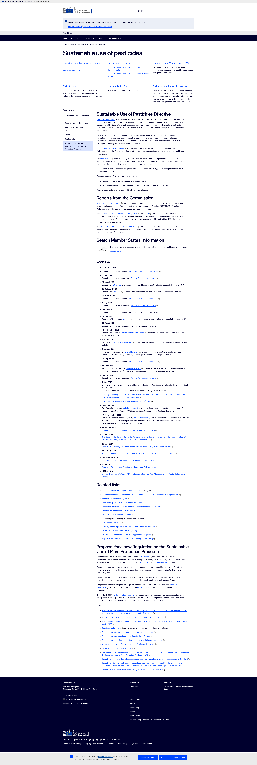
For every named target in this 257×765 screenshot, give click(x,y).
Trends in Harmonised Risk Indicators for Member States (128, 75)
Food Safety (75, 38)
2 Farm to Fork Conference (132, 333)
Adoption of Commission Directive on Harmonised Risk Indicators (129, 467)
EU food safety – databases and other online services (149, 720)
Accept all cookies (148, 757)
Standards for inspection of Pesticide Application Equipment (126, 535)
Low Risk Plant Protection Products (116, 515)
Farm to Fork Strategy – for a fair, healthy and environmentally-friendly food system (136, 447)
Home (65, 38)
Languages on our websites (94, 744)
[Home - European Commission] (79, 10)
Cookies (111, 744)
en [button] (142, 11)
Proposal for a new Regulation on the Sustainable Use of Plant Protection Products (78, 146)
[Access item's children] (82, 38)
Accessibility (147, 744)
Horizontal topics (114, 38)
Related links (70, 139)
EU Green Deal (143, 587)
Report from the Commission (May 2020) (120, 213)
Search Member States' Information (74, 128)
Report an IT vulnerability (72, 744)
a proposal (145, 557)
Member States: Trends (72, 71)
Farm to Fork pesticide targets (143, 278)
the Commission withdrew (123, 595)
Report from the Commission (108, 203)
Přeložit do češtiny (75, 26)
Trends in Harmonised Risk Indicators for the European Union (126, 68)
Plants (100, 38)
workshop (116, 292)
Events (67, 135)
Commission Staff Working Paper (110, 148)
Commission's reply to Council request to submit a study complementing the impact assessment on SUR (145, 659)
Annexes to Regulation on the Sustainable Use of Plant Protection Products (133, 617)
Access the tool (116, 252)
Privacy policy (122, 744)
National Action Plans (119, 86)
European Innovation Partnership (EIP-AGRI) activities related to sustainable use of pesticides (140, 495)
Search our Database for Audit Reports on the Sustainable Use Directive (131, 507)
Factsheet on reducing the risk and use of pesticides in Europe (127, 632)
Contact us (116, 740)
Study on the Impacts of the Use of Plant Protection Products (129, 527)
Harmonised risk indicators (121, 63)
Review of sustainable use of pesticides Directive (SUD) (127, 401)
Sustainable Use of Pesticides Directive (77, 117)
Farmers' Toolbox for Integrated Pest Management (123, 491)
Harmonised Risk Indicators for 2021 (143, 299)
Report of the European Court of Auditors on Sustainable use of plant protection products (138, 453)
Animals (89, 38)
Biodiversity (162, 562)
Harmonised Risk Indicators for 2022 (143, 271)
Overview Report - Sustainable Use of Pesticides (122, 503)
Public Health (135, 716)
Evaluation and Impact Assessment (170, 86)
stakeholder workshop (123, 342)
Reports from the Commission (77, 123)
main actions (105, 158)
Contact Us (134, 687)
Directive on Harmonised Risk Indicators (118, 511)
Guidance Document (112, 523)
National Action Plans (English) (114, 499)
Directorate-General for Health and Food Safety (178, 688)
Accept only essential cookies (173, 757)
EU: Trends (67, 67)
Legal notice (135, 744)
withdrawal (116, 285)
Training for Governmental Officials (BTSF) (119, 531)
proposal (126, 319)
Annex (146, 213)
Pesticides (80, 44)
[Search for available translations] (125, 148)
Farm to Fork (145, 562)
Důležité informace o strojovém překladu (97, 26)
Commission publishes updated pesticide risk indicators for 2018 (128, 430)
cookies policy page (105, 756)
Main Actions (69, 86)
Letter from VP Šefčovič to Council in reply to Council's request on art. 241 (132, 670)
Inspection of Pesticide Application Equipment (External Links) (127, 539)
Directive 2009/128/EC (106, 119)
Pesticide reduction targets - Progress (82, 63)
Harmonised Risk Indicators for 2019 (143, 362)
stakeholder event (131, 352)
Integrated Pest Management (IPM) (170, 63)
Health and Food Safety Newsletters (76, 703)
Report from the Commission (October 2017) (119, 226)
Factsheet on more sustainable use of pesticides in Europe (126, 636)
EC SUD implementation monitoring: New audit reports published (128, 460)
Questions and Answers (111, 628)
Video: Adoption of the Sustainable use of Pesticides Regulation (128, 644)
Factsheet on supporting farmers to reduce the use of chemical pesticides (132, 640)
